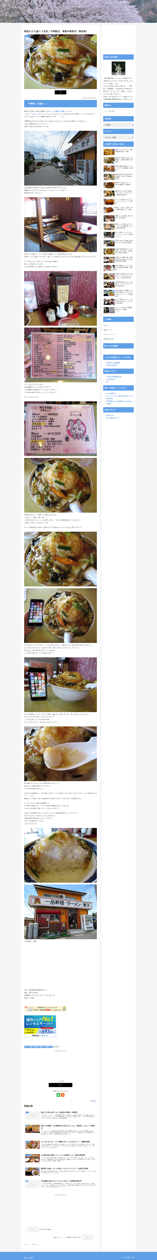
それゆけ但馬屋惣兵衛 (114, 376)
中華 (33, 1046)
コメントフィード (109, 334)
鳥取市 (44, 1046)
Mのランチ (110, 415)
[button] (131, 111)
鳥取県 (50, 1046)
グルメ (27, 1046)
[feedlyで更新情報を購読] (58, 1095)
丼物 (39, 1046)
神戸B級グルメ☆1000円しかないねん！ (120, 401)
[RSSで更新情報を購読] (62, 1095)
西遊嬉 (109, 404)
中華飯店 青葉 (59, 111)
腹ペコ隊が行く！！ (113, 418)
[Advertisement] (60, 1065)
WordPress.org (108, 339)
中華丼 (57, 1046)
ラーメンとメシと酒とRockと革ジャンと (120, 396)
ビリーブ (47, 114)
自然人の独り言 (112, 365)
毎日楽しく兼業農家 (113, 362)
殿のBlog (110, 398)
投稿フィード (108, 330)
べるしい (34, 114)
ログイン (106, 325)
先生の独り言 (111, 379)
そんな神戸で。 (112, 393)
